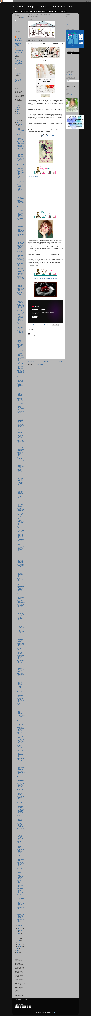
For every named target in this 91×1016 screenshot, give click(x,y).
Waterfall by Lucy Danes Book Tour (20, 555)
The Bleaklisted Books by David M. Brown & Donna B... (20, 542)
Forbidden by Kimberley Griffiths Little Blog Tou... (20, 220)
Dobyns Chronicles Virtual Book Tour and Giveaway (20, 203)
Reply (32, 336)
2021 (17, 109)
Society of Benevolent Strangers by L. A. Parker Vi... (20, 620)
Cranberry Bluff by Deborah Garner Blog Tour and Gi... (20, 372)
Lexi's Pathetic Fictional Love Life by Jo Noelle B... (20, 196)
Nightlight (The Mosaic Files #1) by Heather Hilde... (20, 792)
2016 (17, 118)
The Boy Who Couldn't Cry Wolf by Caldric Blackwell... (20, 318)
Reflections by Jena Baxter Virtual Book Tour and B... (20, 260)
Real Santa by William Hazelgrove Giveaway (20, 353)
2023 (17, 107)
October (20, 928)
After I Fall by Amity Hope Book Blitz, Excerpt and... (20, 420)
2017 (17, 117)
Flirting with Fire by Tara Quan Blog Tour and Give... (21, 761)
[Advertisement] (38, 378)
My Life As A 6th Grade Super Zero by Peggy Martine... (20, 711)
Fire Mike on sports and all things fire (18, 61)
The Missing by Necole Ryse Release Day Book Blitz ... (20, 448)
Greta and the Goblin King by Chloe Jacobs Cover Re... (20, 414)
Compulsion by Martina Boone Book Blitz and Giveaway (20, 903)
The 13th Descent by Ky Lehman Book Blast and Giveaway (20, 365)
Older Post (60, 361)
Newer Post (31, 361)
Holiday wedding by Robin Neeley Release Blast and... (20, 767)
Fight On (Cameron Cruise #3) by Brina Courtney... (20, 279)
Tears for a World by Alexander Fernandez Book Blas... (20, 560)
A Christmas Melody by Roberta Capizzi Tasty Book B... (20, 682)
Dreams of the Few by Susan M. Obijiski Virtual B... (20, 247)
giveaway (33, 326)
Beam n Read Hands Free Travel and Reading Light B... (20, 876)
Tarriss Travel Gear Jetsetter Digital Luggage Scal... (20, 339)
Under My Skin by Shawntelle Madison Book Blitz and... (20, 589)
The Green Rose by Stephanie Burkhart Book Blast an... (20, 491)
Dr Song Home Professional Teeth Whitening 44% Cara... (20, 567)
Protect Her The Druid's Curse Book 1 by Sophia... (21, 916)
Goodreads (54, 278)
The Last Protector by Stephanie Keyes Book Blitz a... (20, 522)
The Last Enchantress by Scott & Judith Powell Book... (20, 407)
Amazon (38, 136)
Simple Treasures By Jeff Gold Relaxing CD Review (20, 633)
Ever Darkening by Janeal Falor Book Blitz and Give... (20, 663)
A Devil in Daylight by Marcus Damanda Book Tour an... (20, 581)
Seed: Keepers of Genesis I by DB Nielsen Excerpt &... (20, 137)
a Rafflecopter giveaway (33, 176)
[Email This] (52, 325)
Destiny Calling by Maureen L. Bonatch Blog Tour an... (20, 254)
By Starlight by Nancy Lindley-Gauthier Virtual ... (20, 851)
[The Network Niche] (75, 47)
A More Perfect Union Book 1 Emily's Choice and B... (20, 516)
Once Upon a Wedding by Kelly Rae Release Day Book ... (20, 596)
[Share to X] (55, 325)
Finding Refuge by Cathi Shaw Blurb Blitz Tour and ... (20, 741)
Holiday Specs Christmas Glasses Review (20, 657)
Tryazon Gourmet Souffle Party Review (20, 498)
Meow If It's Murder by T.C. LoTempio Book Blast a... (20, 883)
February (20, 944)
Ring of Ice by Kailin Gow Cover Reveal (21, 601)
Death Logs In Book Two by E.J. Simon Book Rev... (20, 921)
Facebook (42, 278)
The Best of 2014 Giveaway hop (20, 688)
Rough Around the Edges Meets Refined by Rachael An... (20, 214)
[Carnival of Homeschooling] (72, 111)
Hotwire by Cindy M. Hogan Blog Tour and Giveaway (20, 401)
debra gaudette (69, 74)
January (20, 946)
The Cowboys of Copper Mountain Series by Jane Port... (20, 485)
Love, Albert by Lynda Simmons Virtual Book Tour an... (20, 613)
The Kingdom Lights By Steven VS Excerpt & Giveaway (20, 837)
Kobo (53, 136)
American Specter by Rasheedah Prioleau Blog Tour (20, 230)
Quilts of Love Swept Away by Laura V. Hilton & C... (20, 729)
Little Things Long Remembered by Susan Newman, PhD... (20, 844)
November (20, 925)
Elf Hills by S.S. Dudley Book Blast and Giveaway (20, 510)
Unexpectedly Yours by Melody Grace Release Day (20, 890)
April (19, 940)
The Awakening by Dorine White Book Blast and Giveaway (20, 811)
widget (23, 17)
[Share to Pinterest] (58, 325)
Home (16, 11)
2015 (17, 120)
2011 (17, 952)
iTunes (49, 136)
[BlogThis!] (53, 325)
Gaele (32, 333)
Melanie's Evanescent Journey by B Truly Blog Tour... (20, 723)
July (19, 935)
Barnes (44, 136)
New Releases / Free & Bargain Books (56, 11)
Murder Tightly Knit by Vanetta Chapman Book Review (20, 272)
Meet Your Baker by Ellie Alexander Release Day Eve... (21, 148)
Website (36, 278)
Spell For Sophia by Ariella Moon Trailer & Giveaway (20, 332)
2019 (17, 113)
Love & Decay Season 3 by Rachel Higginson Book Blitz (20, 607)
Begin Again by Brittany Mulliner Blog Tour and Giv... (20, 669)
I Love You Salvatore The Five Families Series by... (20, 300)
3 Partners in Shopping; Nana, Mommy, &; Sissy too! (42, 6)
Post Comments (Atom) (39, 364)
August (19, 933)
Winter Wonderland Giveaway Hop (20, 705)
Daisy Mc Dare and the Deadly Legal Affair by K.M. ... (20, 779)
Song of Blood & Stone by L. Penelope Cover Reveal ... (21, 831)
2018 (17, 115)
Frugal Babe (18, 79)
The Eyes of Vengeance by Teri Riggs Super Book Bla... (20, 858)
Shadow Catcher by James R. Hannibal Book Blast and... (20, 818)
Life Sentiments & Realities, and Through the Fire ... (20, 459)
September (20, 930)
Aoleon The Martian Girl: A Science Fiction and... (20, 294)
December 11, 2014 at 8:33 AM (41, 333)
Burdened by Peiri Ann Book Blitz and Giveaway (20, 754)
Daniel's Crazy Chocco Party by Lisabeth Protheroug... (20, 645)
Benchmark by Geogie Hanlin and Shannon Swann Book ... (20, 549)
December (20, 124)
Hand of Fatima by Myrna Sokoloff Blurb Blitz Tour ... (20, 436)
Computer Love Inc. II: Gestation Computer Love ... (20, 472)
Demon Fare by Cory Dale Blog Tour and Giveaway (20, 154)
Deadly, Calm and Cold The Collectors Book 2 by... (21, 870)
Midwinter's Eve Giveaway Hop (20, 289)
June (19, 937)
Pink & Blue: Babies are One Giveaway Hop (20, 735)
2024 (17, 105)
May (19, 938)
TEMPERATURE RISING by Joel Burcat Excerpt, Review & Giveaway (18, 43)
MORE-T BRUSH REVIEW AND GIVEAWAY (21, 825)
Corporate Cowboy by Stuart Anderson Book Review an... (20, 393)
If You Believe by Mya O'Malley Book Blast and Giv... (20, 805)
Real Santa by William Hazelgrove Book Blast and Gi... (20, 785)
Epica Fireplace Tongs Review (20, 185)
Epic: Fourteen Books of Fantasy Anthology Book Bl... (20, 798)
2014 (17, 122)
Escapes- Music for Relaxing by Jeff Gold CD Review (20, 241)
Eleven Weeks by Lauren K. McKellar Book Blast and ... (20, 694)
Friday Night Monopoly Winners (37, 11)
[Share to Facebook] (56, 325)
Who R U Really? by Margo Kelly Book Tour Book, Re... (20, 535)
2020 (17, 111)
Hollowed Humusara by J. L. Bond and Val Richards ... (20, 504)
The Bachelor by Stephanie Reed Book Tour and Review (20, 639)
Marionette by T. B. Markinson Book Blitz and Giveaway (20, 573)
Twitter (48, 278)
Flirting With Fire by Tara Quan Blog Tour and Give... (20, 676)
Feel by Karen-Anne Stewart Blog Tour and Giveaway (20, 161)
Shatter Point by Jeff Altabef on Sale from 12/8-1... (21, 717)
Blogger (53, 1012)
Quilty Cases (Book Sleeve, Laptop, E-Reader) (19, 54)
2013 (17, 948)
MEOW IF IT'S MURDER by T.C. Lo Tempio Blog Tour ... (20, 626)
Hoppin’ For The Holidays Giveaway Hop (20, 312)
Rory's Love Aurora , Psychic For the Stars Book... (20, 172)
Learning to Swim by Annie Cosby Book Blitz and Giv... (20, 748)
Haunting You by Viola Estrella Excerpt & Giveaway (20, 379)
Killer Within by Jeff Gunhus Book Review (20, 225)
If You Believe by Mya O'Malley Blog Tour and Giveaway (20, 347)
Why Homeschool (18, 70)
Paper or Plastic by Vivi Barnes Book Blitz (20, 700)
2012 (17, 950)
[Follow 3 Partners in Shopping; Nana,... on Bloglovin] (72, 81)
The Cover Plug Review (20, 431)
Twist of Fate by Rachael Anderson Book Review (20, 284)
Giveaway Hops (24, 11)
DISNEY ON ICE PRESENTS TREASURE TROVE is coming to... (20, 130)
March (19, 942)
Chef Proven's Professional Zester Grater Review (21, 236)
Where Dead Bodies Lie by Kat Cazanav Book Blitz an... (20, 307)
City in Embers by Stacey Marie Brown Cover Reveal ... (21, 910)
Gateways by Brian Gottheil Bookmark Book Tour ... (21, 773)
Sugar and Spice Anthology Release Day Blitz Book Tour (20, 325)
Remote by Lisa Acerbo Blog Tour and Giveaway (20, 208)
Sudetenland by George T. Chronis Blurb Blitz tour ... (21, 359)
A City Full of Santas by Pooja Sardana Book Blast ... (20, 266)
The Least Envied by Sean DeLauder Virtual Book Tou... (20, 179)
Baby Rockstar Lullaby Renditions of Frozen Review (20, 651)
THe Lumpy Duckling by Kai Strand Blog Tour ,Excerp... (20, 427)
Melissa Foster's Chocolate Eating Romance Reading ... (20, 386)
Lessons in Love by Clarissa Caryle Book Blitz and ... (20, 529)
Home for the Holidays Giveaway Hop (20, 454)
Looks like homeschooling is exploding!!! (18, 73)
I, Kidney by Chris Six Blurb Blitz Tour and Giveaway (20, 478)
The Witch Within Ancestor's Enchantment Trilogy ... (20, 465)
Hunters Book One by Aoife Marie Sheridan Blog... (20, 864)
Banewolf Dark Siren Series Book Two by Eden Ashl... (20, 166)
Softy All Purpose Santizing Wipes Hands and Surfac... (20, 191)
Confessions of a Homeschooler (19, 51)
